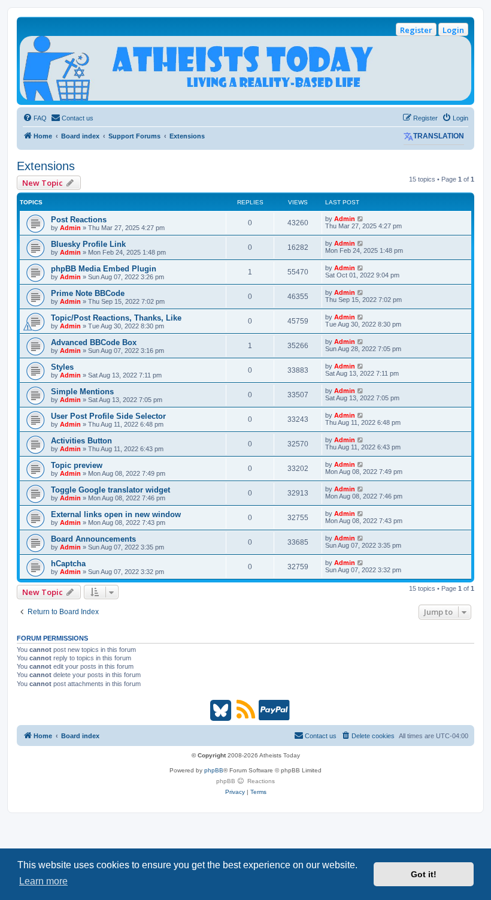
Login (453, 30)
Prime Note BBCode (88, 293)
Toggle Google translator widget (110, 489)
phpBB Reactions (245, 781)
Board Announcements (93, 538)
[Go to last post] (361, 218)
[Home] (245, 68)
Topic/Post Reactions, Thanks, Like (116, 317)
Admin (70, 227)
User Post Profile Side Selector (108, 416)
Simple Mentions (82, 391)
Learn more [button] (43, 881)
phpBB (213, 770)
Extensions (46, 166)
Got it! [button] (424, 874)
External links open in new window (116, 514)
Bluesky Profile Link (88, 244)
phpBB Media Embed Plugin (103, 268)
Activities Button (81, 440)
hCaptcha (68, 563)
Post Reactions (79, 219)
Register (416, 30)
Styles (62, 367)
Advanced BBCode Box (94, 342)
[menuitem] (35, 118)
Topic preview (76, 465)
